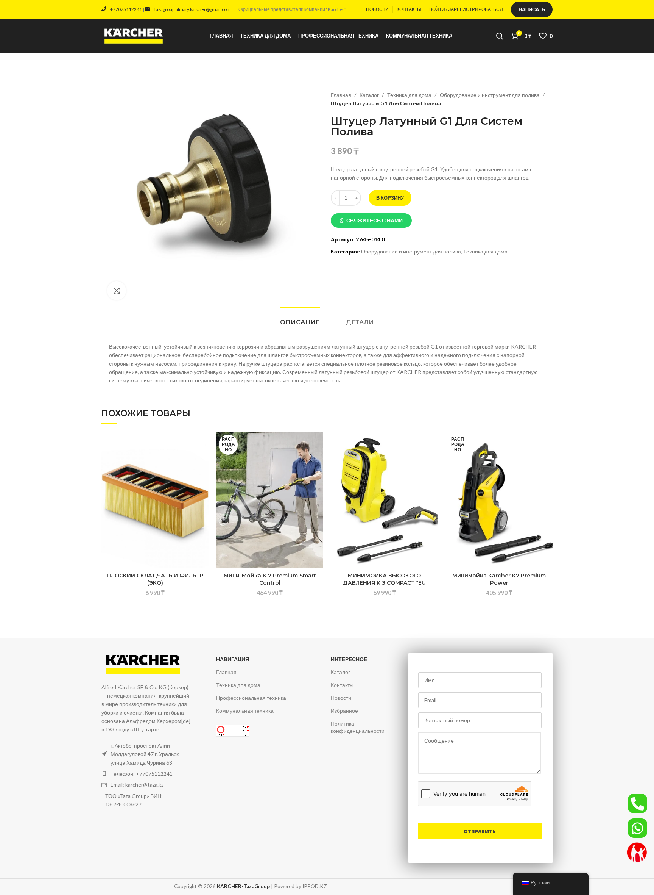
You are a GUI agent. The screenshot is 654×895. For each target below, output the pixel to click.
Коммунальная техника (245, 710)
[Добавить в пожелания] (202, 444)
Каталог (370, 95)
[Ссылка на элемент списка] (146, 774)
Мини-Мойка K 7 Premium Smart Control (270, 579)
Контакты (342, 685)
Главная (341, 95)
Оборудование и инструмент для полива (490, 95)
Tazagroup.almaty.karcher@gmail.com (192, 9)
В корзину (390, 198)
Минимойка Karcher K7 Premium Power (499, 579)
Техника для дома (410, 95)
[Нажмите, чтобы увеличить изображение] (116, 290)
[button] (371, 220)
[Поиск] (499, 36)
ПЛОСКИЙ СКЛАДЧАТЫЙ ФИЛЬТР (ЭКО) (155, 579)
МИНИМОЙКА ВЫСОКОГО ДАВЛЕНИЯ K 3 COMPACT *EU (384, 579)
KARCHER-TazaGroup (243, 886)
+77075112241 (126, 9)
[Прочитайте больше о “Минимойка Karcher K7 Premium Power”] (546, 461)
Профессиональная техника (251, 698)
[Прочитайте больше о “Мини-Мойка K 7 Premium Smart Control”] (317, 461)
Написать (532, 9)
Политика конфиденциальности (358, 727)
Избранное (344, 710)
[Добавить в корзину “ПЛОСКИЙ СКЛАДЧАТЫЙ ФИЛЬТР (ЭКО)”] (202, 461)
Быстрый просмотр (202, 478)
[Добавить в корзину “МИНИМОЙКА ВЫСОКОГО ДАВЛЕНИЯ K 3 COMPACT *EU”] (432, 461)
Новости (341, 698)
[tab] (300, 322)
